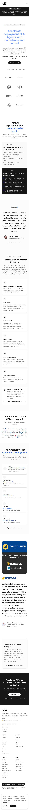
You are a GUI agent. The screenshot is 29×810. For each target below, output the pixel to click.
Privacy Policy (6, 802)
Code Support (19, 746)
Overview (4, 737)
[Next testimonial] (20, 243)
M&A (17, 744)
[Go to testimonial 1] (11, 243)
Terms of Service (20, 762)
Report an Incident (6, 770)
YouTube (4, 777)
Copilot (3, 744)
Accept (13, 806)
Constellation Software (10, 720)
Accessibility (19, 764)
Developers (4, 772)
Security (4, 762)
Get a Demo (13, 63)
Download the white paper (15, 665)
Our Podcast (5, 775)
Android (5, 731)
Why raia (4, 759)
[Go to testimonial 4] (18, 243)
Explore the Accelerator (14, 528)
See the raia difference (13, 401)
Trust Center (5, 764)
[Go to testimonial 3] (15, 243)
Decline (6, 806)
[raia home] (4, 3)
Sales (17, 739)
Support (18, 737)
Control (3, 749)
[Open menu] (26, 3)
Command (4, 742)
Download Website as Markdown (14, 784)
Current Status (5, 753)
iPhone (4, 729)
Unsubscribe (19, 770)
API (2, 751)
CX (2, 739)
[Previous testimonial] (9, 243)
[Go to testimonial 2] (13, 243)
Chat (3, 746)
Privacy (17, 759)
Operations (18, 742)
